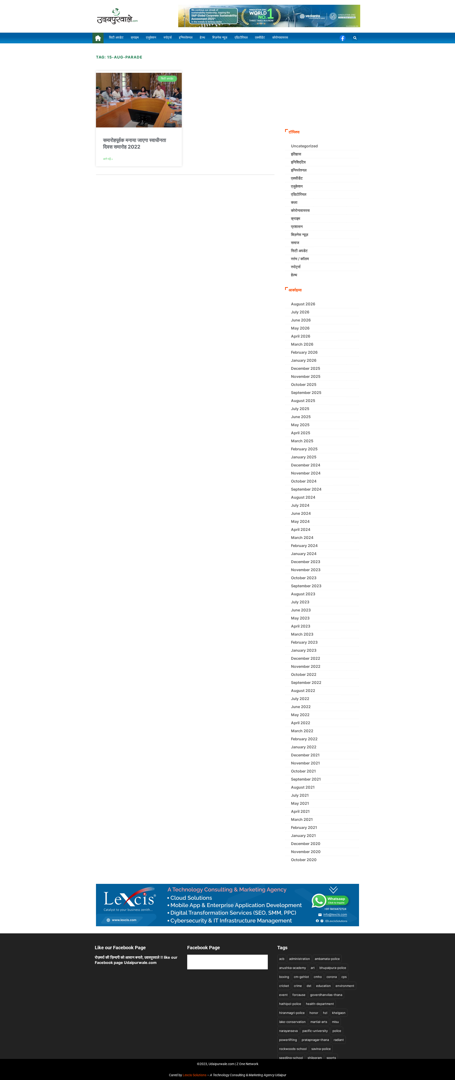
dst (309, 986)
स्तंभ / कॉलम (300, 258)
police (336, 1031)
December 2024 (305, 465)
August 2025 (303, 400)
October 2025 (303, 384)
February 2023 (304, 642)
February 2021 (304, 827)
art (313, 968)
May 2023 (300, 618)
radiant (339, 1040)
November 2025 (305, 376)
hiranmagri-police (292, 1013)
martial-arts (318, 1022)
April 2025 (300, 432)
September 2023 (306, 585)
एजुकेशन (297, 186)
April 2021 (300, 811)
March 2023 (302, 634)
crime (298, 986)
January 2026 (303, 360)
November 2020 (306, 851)
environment (345, 986)
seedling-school (291, 1058)
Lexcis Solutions (194, 1075)
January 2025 (303, 457)
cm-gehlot (301, 977)
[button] (355, 38)
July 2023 (300, 602)
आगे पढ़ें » (108, 159)
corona (332, 977)
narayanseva (288, 1031)
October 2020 (304, 859)
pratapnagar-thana (315, 1040)
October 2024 (304, 481)
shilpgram (315, 1058)
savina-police (321, 1049)
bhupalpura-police (332, 968)
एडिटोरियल (298, 194)
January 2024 (304, 553)
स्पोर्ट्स (295, 266)
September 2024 (306, 489)
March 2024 (302, 537)
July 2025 (300, 408)
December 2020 (305, 843)
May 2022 (300, 714)
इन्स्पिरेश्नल (299, 170)
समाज (295, 242)
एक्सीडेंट (297, 178)
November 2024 (306, 473)
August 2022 (303, 690)
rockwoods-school (293, 1049)
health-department (320, 1004)
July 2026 (300, 312)
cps (344, 977)
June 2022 (301, 706)
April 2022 (300, 722)
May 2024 (300, 521)
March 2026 (302, 344)
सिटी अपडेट (299, 250)
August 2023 (303, 594)
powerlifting (288, 1040)
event (283, 995)
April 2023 (300, 626)
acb (281, 959)
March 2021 (302, 819)
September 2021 (306, 779)
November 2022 (305, 666)
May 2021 (300, 803)
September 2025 (306, 392)
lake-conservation (292, 1022)
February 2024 (304, 545)
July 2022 (300, 698)
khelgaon (339, 1013)
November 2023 (305, 569)
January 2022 (303, 747)
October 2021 (303, 771)
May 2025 (300, 424)
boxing (284, 977)
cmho (318, 977)
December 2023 (305, 561)
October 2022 (303, 674)
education (323, 986)
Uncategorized (304, 146)
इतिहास (296, 154)
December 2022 (305, 658)
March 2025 (302, 440)
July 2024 (300, 505)
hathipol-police (290, 1004)
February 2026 (304, 352)
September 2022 (306, 682)
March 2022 (302, 730)
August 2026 (303, 304)
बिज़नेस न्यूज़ (299, 234)
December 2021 (305, 755)
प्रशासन (297, 226)
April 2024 (300, 529)
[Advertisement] (322, 90)
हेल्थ (294, 274)
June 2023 (301, 610)
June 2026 (301, 320)
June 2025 (301, 416)
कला (294, 202)
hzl (325, 1013)
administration (299, 959)
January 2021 (303, 835)
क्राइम (295, 218)
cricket (284, 986)
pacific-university (315, 1031)
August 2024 (303, 497)
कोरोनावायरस (300, 210)
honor (313, 1013)
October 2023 (303, 577)
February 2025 (304, 449)
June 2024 (301, 513)
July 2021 (300, 795)
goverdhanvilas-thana (326, 995)
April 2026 (300, 336)
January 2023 (303, 650)
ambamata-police (327, 959)
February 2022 (304, 739)
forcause (298, 995)
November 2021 (305, 763)
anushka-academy (292, 968)
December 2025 (305, 368)
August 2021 (303, 787)
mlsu (335, 1022)
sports (331, 1058)
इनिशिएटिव (298, 162)
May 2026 (300, 328)
